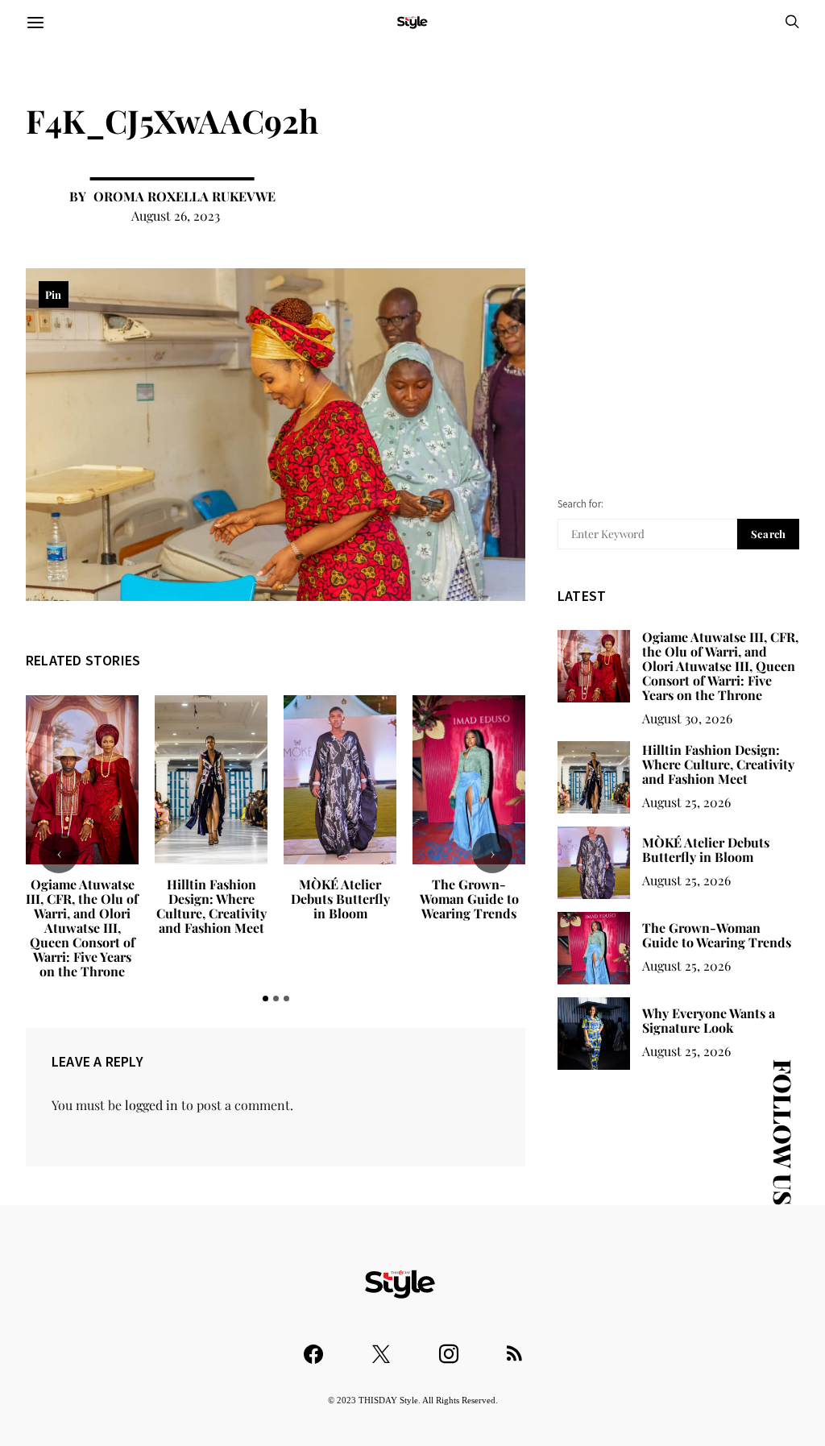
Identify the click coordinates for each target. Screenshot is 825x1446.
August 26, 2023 (175, 215)
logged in (151, 1104)
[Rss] (514, 1346)
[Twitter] (381, 1346)
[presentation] (59, 853)
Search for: (580, 504)
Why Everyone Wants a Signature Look (708, 1020)
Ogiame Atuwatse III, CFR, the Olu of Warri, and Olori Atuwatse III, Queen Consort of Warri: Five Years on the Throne (82, 928)
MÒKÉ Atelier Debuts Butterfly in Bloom (340, 899)
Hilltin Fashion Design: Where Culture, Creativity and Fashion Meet (211, 906)
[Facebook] (313, 1346)
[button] (265, 998)
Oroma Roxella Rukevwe (184, 196)
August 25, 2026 (686, 801)
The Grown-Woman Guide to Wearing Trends (469, 899)
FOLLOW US (783, 1132)
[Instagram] (448, 1346)
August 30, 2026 (687, 718)
